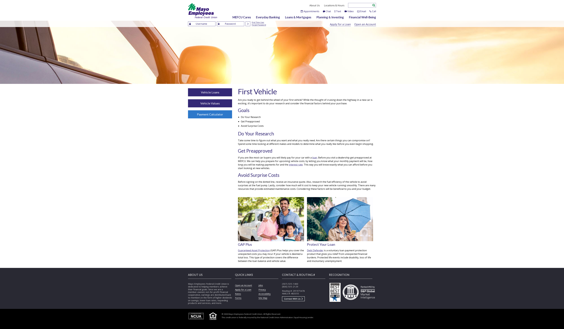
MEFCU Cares (242, 17)
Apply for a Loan (340, 24)
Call (374, 11)
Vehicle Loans (210, 92)
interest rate (296, 164)
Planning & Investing (330, 17)
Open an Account (365, 24)
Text (338, 11)
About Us (314, 5)
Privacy (262, 289)
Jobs (260, 285)
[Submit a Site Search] (374, 5)
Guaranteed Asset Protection (254, 250)
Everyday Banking (268, 17)
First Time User (258, 23)
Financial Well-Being (362, 17)
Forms (238, 297)
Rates (238, 293)
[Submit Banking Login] (248, 23)
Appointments (311, 11)
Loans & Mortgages (298, 17)
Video (351, 11)
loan (314, 157)
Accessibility (264, 293)
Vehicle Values (210, 103)
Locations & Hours (334, 5)
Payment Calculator (210, 114)
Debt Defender (315, 250)
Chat (328, 11)
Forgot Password (259, 25)
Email (363, 11)
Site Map (262, 297)
